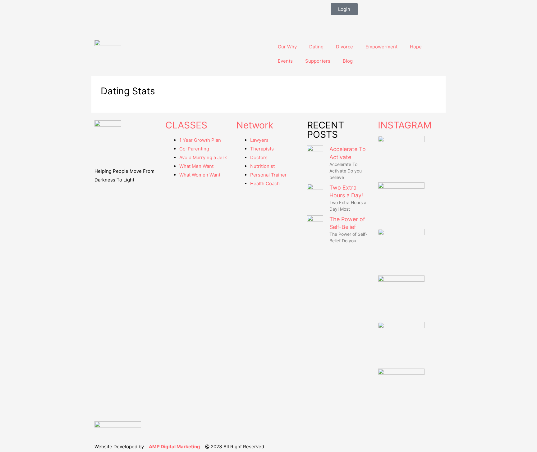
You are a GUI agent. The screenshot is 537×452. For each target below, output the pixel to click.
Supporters (317, 61)
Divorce (344, 47)
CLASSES (186, 125)
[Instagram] (355, 23)
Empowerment (381, 47)
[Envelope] (372, 23)
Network (254, 125)
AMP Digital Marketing (174, 447)
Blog (348, 61)
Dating (316, 47)
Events (285, 61)
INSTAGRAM (405, 125)
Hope (416, 47)
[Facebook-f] (338, 23)
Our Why (287, 47)
